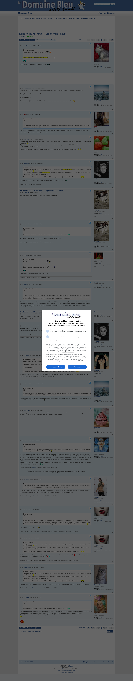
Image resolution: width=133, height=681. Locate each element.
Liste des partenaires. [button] (68, 352)
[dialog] (66, 340)
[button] (66, 341)
